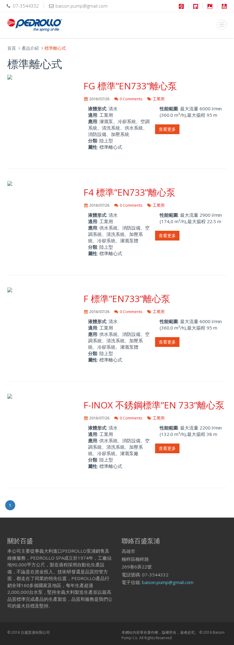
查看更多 (167, 129)
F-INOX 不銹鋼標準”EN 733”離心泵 (154, 405)
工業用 (159, 99)
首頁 (11, 48)
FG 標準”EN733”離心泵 (130, 86)
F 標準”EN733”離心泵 (126, 298)
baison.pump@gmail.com (167, 582)
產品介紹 (30, 48)
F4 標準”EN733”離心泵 (129, 192)
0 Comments (131, 99)
